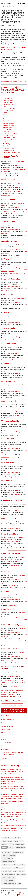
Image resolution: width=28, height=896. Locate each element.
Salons (21, 841)
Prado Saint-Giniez (8, 150)
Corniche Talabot (8, 135)
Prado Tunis (6, 146)
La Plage (5, 142)
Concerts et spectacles (8, 719)
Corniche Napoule (8, 129)
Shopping (4, 844)
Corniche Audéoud (8, 110)
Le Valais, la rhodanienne (9, 883)
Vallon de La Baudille (9, 125)
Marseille (6, 3)
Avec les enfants (6, 742)
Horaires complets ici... (8, 55)
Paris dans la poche (17, 852)
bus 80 (19, 211)
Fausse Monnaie (8, 121)
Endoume (6, 119)
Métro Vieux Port (8, 98)
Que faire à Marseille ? (14, 838)
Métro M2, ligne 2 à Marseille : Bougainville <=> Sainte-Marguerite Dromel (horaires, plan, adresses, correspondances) (13, 796)
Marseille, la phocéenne (8, 861)
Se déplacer (5, 749)
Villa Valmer (21, 415)
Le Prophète (6, 131)
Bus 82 (12, 191)
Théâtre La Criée (8, 102)
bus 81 (5, 171)
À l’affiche (11, 847)
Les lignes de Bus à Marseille (9, 692)
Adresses (4, 758)
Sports (3, 732)
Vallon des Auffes (8, 117)
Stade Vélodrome (14, 686)
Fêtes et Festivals (7, 841)
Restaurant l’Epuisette (7, 360)
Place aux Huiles (8, 100)
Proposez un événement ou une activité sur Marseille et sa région (14, 710)
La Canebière (21, 161)
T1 (16, 696)
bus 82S (18, 191)
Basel (19, 883)
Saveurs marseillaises (7, 726)
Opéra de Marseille (6, 195)
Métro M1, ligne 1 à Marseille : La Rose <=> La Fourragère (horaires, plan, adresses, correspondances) (13, 788)
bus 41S (11, 682)
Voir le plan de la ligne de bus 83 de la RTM (13, 81)
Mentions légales (14, 893)
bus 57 (17, 169)
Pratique (3, 739)
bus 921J (3, 684)
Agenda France (6, 852)
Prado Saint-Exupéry (9, 148)
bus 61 (21, 169)
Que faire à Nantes (19, 868)
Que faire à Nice (21, 874)
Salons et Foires (5, 729)
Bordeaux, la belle (7, 868)
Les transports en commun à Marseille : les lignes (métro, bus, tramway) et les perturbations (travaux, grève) (13, 814)
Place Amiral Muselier (9, 139)
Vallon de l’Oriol (7, 127)
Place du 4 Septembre (9, 108)
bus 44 (16, 682)
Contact (14, 895)
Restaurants (4, 736)
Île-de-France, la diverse (8, 855)
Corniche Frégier (8, 114)
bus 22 (21, 680)
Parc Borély (6, 144)
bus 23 (6, 682)
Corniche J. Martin (8, 123)
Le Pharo (5, 106)
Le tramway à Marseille (8, 696)
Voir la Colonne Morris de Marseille (12, 705)
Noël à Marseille (20, 847)
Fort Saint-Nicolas (8, 104)
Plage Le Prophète (14, 477)
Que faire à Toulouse (19, 864)
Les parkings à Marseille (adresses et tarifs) (13, 825)
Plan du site (4, 893)
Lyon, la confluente (7, 858)
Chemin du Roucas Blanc (10, 133)
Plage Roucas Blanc (9, 137)
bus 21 (16, 680)
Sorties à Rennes (6, 871)
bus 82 (3, 213)
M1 (14, 694)
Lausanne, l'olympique (8, 880)
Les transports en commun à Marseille (12, 690)
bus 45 (22, 682)
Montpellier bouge (7, 864)
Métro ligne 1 (5, 169)
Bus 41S (12, 169)
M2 (18, 694)
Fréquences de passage (14, 165)
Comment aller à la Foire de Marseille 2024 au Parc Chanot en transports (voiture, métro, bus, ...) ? (13, 771)
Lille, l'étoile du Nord (19, 871)
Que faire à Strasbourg (8, 874)
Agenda (4, 838)
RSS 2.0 (20, 895)
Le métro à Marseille (7, 694)
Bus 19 (12, 680)
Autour (3, 762)
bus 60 (10, 211)
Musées (3, 723)
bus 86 (6, 636)
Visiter (3, 746)
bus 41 (5, 660)
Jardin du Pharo (13, 273)
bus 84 (11, 291)
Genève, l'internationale (8, 877)
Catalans (5, 112)
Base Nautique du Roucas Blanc (17, 550)
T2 (18, 696)
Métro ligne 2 (5, 680)
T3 (22, 696)
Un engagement (19, 844)
